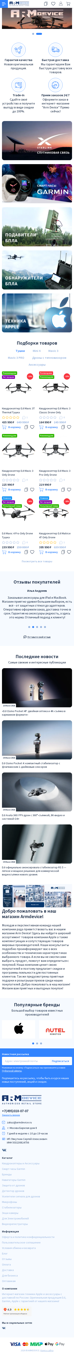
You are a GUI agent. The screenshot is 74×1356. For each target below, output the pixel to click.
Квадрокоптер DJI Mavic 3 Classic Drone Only (54, 410)
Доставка (8, 1270)
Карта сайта (46, 1350)
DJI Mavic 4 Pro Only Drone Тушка (17, 535)
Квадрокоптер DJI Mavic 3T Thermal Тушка (18, 410)
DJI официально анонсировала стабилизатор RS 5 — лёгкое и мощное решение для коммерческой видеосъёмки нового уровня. (34, 871)
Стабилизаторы (12, 1207)
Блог (4, 1253)
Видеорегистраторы (15, 1224)
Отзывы (7, 1259)
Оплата (6, 1264)
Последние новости (37, 656)
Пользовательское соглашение (21, 1242)
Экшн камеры (10, 1213)
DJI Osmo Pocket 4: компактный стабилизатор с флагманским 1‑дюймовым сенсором (31, 765)
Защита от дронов (13, 1185)
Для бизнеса (10, 1275)
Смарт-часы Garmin (13, 1169)
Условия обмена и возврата (19, 1248)
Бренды (7, 1174)
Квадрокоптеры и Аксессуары (20, 1163)
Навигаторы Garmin (13, 1180)
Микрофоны (9, 1202)
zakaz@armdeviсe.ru (19, 1122)
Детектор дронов (13, 1191)
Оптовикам (9, 1281)
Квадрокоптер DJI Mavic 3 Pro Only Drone (54, 472)
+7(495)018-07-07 (15, 1111)
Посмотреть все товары (37, 561)
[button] (33, 34)
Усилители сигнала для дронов (21, 1196)
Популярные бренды (37, 1005)
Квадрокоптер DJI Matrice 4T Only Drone (55, 535)
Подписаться (60, 1061)
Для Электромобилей (15, 1218)
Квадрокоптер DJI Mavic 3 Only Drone (17, 472)
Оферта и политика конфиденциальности (28, 1237)
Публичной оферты (12, 1070)
